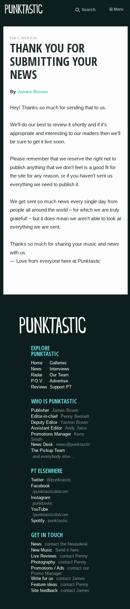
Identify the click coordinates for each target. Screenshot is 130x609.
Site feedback (60, 590)
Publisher (54, 410)
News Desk (60, 444)
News (36, 368)
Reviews (39, 386)
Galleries (58, 362)
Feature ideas (59, 584)
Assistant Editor (59, 428)
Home (36, 362)
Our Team (59, 374)
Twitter (51, 479)
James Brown (32, 91)
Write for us (58, 578)
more (118, 9)
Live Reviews (59, 556)
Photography (58, 562)
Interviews (59, 368)
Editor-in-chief (60, 416)
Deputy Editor (59, 422)
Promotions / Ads (60, 571)
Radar (36, 374)
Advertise (59, 380)
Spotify (49, 520)
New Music (55, 550)
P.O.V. (37, 380)
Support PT (61, 386)
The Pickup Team (48, 450)
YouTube (49, 512)
